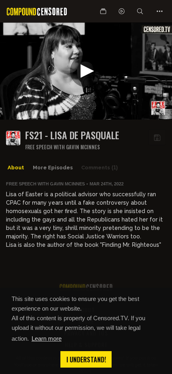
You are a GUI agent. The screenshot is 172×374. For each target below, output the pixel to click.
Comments (99, 168)
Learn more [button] (47, 338)
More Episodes (53, 168)
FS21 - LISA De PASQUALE (72, 135)
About (16, 168)
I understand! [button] (86, 359)
